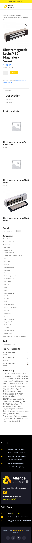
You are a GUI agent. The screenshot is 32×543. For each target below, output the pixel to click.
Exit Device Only (9, 279)
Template (7, 328)
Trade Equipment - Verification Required (14, 336)
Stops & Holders (8, 322)
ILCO (4, 386)
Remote (20, 409)
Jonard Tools (10, 386)
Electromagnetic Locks (20, 80)
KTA (13, 391)
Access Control (7, 239)
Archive (4, 379)
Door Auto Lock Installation (16, 463)
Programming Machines (10, 409)
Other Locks (15, 406)
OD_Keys (21, 401)
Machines (16, 399)
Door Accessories (9, 267)
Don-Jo (9, 381)
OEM (5, 404)
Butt (5, 258)
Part (20, 406)
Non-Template (8, 313)
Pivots (6, 316)
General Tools (16, 384)
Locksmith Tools (7, 333)
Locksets (6, 302)
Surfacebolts (7, 325)
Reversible (25, 411)
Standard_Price (11, 416)
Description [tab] (8, 90)
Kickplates (7, 299)
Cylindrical (7, 261)
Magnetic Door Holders (10, 307)
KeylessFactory (8, 388)
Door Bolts (7, 270)
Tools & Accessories (16, 418)
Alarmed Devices (9, 253)
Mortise (6, 310)
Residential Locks (16, 411)
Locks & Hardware (11, 397)
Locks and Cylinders (8, 331)
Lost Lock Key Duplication (15, 460)
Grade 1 (24, 383)
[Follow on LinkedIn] (24, 538)
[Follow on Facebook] (8, 538)
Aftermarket (23, 376)
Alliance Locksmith (18, 530)
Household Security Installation (17, 456)
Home (4, 15)
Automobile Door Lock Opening (17, 449)
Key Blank (21, 386)
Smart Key (16, 413)
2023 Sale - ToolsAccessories (12, 374)
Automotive (6, 245)
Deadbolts (7, 264)
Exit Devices (7, 281)
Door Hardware (11, 15)
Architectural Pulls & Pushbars (13, 256)
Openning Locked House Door (16, 453)
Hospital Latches (9, 293)
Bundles (17, 378)
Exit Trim (6, 284)
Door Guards (7, 273)
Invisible (6, 296)
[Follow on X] (13, 538)
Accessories (13, 376)
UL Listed (9, 421)
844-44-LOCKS (9, 499)
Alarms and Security (9, 242)
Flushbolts (7, 287)
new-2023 (12, 401)
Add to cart (13, 72)
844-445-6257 (18, 1)
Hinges (6, 290)
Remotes (7, 411)
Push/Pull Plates (9, 319)
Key (16, 386)
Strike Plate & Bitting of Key (16, 467)
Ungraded (16, 421)
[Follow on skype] (19, 538)
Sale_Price (7, 413)
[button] (26, 24)
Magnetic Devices (7, 82)
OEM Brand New (12, 404)
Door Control (6, 248)
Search (18, 231)
